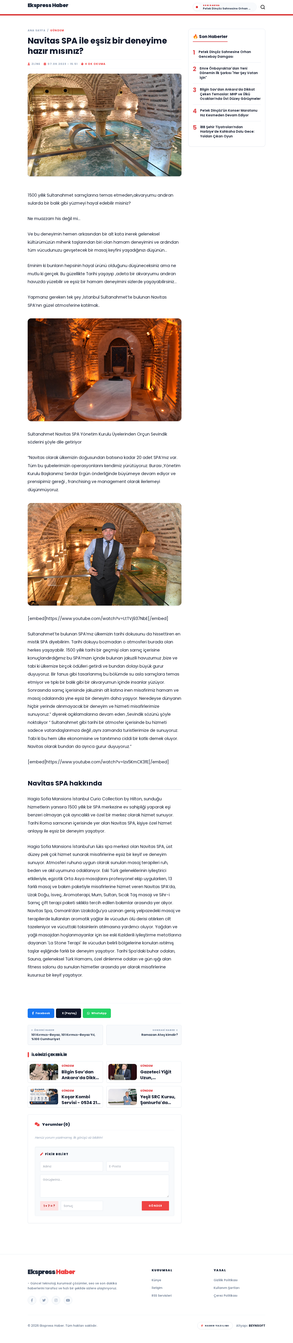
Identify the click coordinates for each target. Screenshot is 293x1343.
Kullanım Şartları (227, 1288)
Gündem (57, 30)
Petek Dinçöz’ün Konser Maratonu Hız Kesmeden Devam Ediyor (228, 112)
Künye (156, 1280)
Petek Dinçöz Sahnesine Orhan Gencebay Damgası (225, 54)
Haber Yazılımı (217, 1325)
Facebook (43, 1013)
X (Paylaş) (69, 1013)
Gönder (155, 1206)
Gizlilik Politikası (226, 1280)
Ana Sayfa (36, 30)
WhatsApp (99, 1013)
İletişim (157, 1288)
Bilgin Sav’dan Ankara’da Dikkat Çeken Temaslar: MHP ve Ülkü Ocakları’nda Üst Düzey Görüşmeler (230, 94)
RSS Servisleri (162, 1295)
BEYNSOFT (257, 1325)
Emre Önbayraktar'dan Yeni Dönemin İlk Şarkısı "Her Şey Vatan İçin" (229, 73)
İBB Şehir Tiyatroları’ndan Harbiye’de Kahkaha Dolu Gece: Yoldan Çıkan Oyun (227, 132)
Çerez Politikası (225, 1295)
